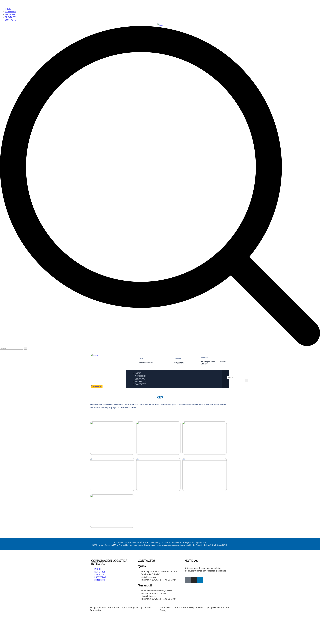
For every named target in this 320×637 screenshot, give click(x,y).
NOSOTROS (10, 11)
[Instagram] (194, 580)
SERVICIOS (10, 14)
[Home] (94, 355)
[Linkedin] (200, 580)
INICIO (8, 9)
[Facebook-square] (188, 580)
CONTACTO (10, 19)
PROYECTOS (10, 17)
